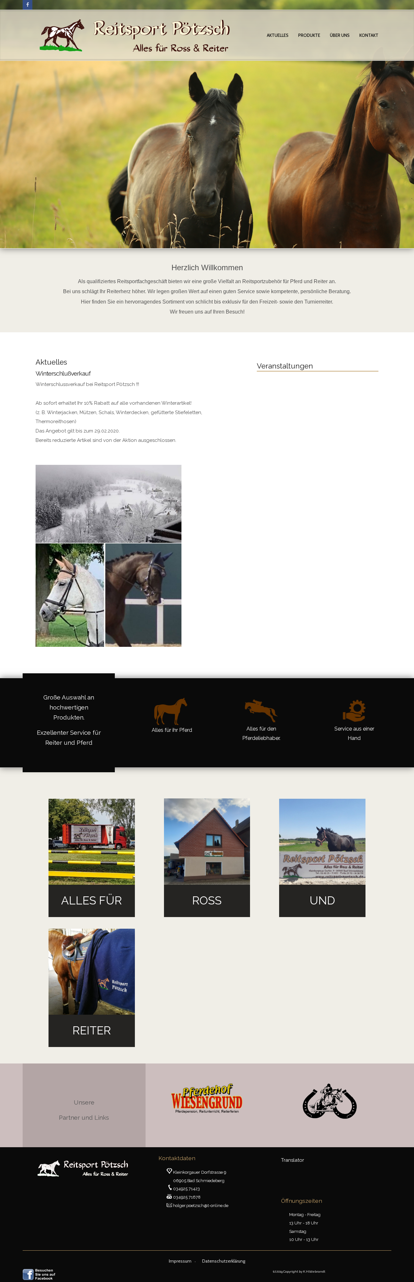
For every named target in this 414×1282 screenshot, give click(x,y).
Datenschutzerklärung (223, 1261)
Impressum (180, 1261)
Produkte (309, 35)
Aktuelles (278, 35)
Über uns (340, 35)
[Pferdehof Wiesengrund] (206, 1098)
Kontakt (368, 35)
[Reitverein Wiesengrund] (329, 1101)
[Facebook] (27, 5)
